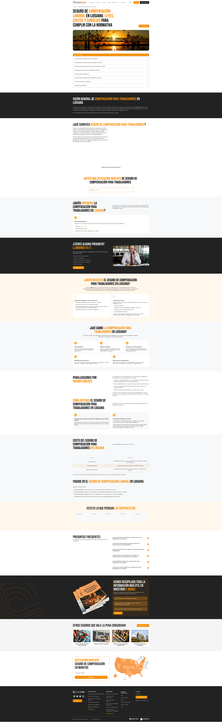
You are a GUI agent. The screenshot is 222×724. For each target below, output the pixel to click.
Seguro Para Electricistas (93, 702)
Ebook (122, 700)
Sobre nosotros (124, 697)
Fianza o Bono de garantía (112, 694)
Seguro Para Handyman (93, 706)
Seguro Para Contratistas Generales (96, 694)
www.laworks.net (84, 226)
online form (97, 189)
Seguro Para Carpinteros (93, 696)
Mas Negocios (91, 709)
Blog (122, 695)
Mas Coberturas (109, 713)
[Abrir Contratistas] (94, 2)
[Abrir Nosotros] (106, 2)
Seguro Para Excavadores (94, 704)
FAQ (122, 706)
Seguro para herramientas (112, 707)
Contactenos (138, 694)
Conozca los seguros (125, 702)
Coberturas (75, 6)
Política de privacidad (95, 719)
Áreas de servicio (125, 704)
